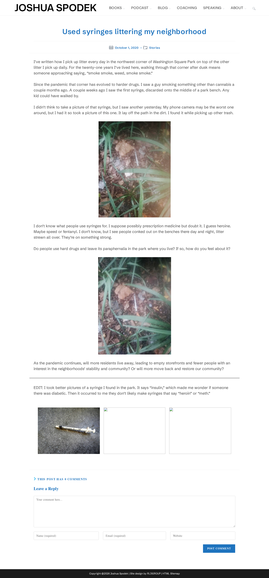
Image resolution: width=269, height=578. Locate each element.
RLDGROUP (154, 573)
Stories (154, 48)
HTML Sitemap (171, 573)
